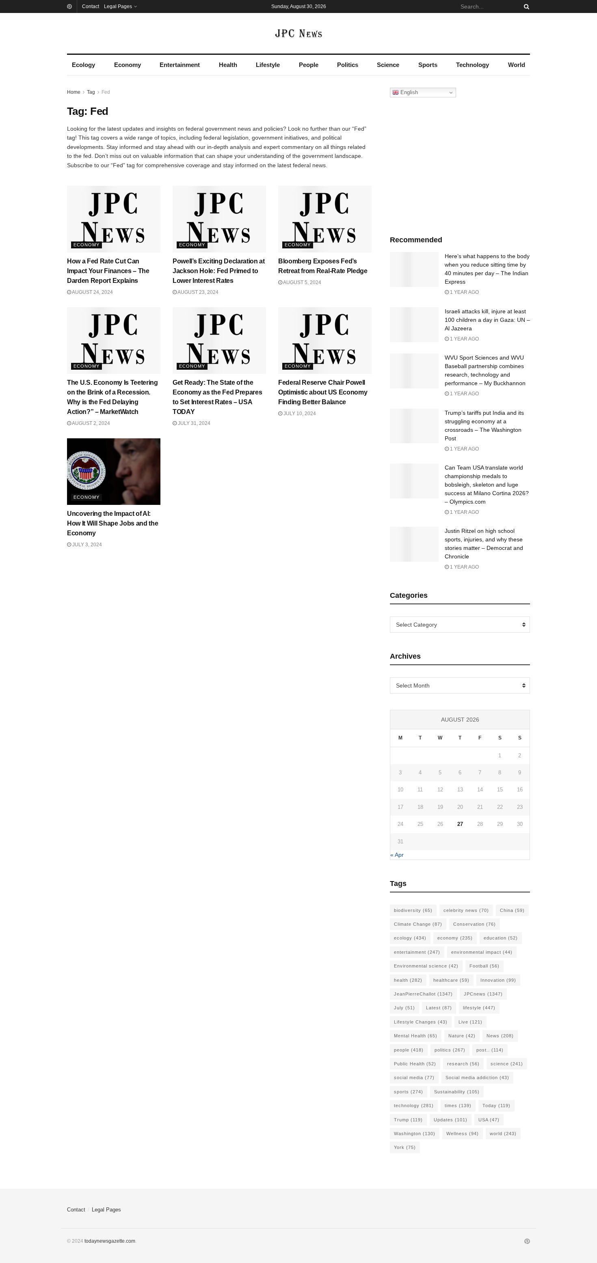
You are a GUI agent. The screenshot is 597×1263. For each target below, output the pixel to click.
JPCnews (483, 993)
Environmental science (426, 965)
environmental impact (482, 952)
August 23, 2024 (197, 292)
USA (489, 1119)
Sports (427, 64)
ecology (410, 937)
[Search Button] (525, 6)
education (501, 937)
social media (414, 1077)
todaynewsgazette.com (109, 1241)
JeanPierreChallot (423, 993)
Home (73, 92)
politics (450, 1049)
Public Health (415, 1063)
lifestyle (479, 1007)
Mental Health (415, 1035)
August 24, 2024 (92, 292)
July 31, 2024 (193, 423)
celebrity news (466, 910)
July (404, 1007)
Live (470, 1021)
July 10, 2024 (299, 413)
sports (408, 1091)
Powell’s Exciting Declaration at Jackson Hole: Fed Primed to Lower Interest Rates (219, 271)
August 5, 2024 (301, 282)
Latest (439, 1007)
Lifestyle (268, 64)
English (408, 92)
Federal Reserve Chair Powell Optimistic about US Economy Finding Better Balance (322, 392)
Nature (462, 1035)
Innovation (498, 980)
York (405, 1147)
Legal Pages (118, 6)
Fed (106, 92)
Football (484, 965)
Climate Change (418, 924)
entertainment (417, 952)
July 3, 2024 (86, 544)
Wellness (462, 1133)
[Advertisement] (460, 164)
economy (455, 937)
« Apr (397, 854)
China (512, 910)
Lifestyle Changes (421, 1021)
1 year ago (464, 292)
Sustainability (457, 1091)
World (516, 64)
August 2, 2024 (90, 423)
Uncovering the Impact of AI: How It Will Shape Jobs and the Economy (112, 523)
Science (388, 64)
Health (228, 64)
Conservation (474, 924)
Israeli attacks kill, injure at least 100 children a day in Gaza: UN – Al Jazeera (487, 320)
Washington (414, 1133)
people (409, 1049)
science (507, 1063)
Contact (90, 6)
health (408, 980)
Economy (127, 64)
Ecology (83, 64)
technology (414, 1105)
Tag (91, 92)
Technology (472, 64)
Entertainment (180, 64)
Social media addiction (477, 1077)
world (503, 1133)
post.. (490, 1049)
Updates (450, 1119)
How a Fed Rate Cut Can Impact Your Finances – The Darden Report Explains (108, 271)
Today (496, 1105)
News (500, 1035)
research (463, 1063)
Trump (408, 1119)
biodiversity (413, 910)
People (308, 64)
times (458, 1105)
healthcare (451, 980)
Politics (347, 64)
